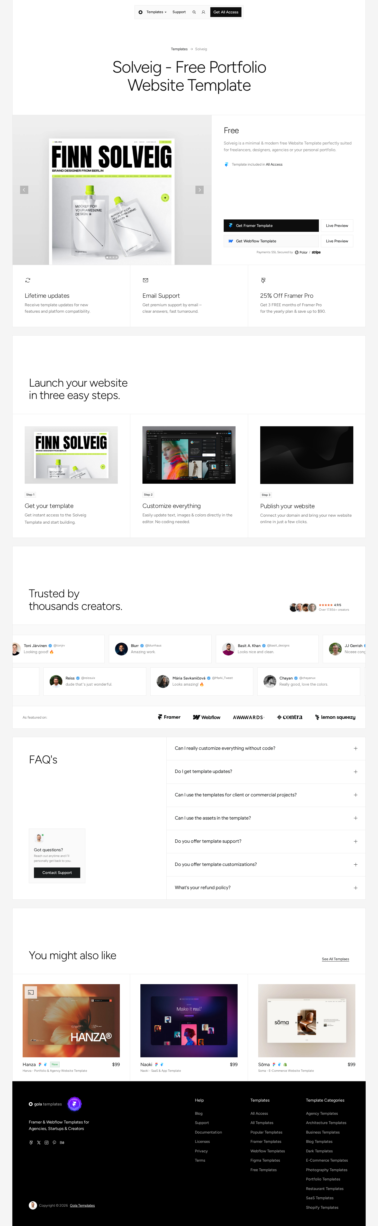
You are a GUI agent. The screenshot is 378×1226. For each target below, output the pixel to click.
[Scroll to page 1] (107, 257)
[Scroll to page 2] (110, 257)
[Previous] (24, 190)
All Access (274, 164)
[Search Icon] (194, 12)
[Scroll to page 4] (117, 257)
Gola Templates (82, 1205)
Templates (179, 49)
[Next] (199, 190)
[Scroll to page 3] (113, 257)
